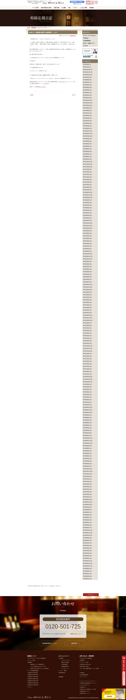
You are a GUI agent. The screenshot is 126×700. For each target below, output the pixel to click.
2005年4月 (88, 550)
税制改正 (86, 38)
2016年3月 (88, 215)
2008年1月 (88, 466)
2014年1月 (88, 282)
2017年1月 (88, 189)
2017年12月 (88, 161)
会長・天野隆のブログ (89, 43)
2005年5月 (88, 548)
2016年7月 (88, 205)
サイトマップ (83, 676)
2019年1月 (88, 128)
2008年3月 (88, 461)
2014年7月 (88, 266)
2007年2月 (88, 494)
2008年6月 (88, 453)
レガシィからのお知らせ (90, 35)
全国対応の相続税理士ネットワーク (88, 683)
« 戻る (31, 94)
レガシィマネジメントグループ (87, 681)
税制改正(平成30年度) (33, 674)
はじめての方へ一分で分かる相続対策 (37, 658)
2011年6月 (88, 361)
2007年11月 (88, 471)
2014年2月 (88, 279)
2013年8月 (88, 294)
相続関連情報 (87, 40)
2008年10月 (88, 443)
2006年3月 (88, 522)
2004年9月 (88, 568)
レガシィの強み (31, 660)
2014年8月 (88, 264)
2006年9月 (88, 507)
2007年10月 (88, 473)
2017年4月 (88, 182)
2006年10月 (88, 504)
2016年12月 (88, 192)
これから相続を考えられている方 (38, 666)
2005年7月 (88, 543)
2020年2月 (88, 95)
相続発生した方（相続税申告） (37, 664)
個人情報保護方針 (84, 674)
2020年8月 (88, 79)
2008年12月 (88, 438)
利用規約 (82, 672)
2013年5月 (88, 302)
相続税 (44, 75)
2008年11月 (88, 440)
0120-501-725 (63, 626)
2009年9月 (88, 415)
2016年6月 (88, 207)
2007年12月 (88, 468)
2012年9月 (88, 322)
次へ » (73, 94)
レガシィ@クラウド (85, 685)
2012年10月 (88, 320)
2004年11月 (88, 563)
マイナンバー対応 (84, 662)
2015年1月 (88, 251)
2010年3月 (88, 399)
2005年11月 (88, 532)
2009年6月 (88, 422)
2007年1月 (88, 496)
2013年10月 (88, 289)
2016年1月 (88, 220)
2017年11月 (88, 164)
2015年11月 (88, 225)
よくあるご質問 (83, 7)
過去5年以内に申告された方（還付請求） (39, 668)
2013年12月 (88, 284)
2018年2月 (88, 156)
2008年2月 (88, 463)
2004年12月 (88, 560)
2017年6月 (88, 177)
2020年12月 (88, 69)
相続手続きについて (85, 693)
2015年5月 (88, 241)
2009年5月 (88, 425)
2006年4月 (88, 520)
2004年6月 (88, 576)
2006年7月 (88, 512)
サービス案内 (35, 7)
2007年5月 (88, 486)
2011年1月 (88, 374)
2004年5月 (88, 578)
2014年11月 (88, 256)
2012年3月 (88, 338)
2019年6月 (88, 115)
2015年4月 (88, 243)
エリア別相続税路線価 (33, 670)
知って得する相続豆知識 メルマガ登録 (89, 668)
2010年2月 (88, 402)
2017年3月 (88, 184)
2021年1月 (87, 67)
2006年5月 (88, 517)
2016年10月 (88, 197)
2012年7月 (88, 328)
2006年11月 (88, 502)
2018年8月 (88, 141)
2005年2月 (88, 555)
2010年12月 (88, 376)
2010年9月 (88, 384)
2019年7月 (88, 113)
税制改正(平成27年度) (33, 680)
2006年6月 (88, 514)
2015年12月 (88, 223)
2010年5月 (88, 394)
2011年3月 (88, 369)
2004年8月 (88, 571)
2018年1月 (88, 159)
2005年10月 (88, 535)
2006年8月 (88, 509)
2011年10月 (88, 351)
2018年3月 (88, 154)
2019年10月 (88, 105)
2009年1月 (88, 435)
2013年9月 (88, 292)
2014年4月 (88, 274)
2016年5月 (88, 210)
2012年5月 (88, 333)
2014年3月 (88, 276)
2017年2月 (88, 187)
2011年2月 (88, 371)
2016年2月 (88, 218)
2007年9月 (88, 476)
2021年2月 (87, 64)
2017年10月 (88, 166)
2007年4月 (88, 489)
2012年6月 (88, 330)
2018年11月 (88, 133)
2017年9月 (88, 169)
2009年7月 (88, 420)
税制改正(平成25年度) (33, 684)
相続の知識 (56, 7)
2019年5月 (88, 118)
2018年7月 (88, 143)
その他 (86, 45)
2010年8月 (88, 386)
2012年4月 (88, 335)
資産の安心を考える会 (85, 664)
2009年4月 (88, 427)
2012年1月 (88, 343)
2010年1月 (88, 404)
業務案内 (30, 662)
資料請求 (82, 660)
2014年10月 (88, 258)
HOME (28, 27)
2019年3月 (88, 123)
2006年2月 (88, 525)
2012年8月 (88, 325)
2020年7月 (88, 82)
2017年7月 (88, 174)
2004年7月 (88, 573)
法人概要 (64, 7)
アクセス (75, 7)
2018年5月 (88, 148)
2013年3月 (88, 307)
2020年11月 (88, 72)
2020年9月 (88, 77)
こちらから (46, 83)
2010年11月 (88, 379)
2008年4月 (88, 458)
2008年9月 (88, 445)
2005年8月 (88, 540)
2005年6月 (88, 545)
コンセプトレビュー (66, 660)
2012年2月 (88, 340)
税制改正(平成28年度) (33, 678)
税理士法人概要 (65, 662)
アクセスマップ (65, 668)
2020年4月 (88, 90)
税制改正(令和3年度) (33, 672)
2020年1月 (88, 97)
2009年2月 (88, 432)
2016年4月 (88, 212)
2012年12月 (88, 315)
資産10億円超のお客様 (46, 7)
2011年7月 (88, 358)
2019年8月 (88, 110)
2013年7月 (88, 297)
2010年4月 (88, 397)
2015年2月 (88, 248)
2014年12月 (88, 253)
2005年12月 (88, 530)
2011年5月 (88, 363)
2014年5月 (88, 271)
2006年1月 (88, 527)
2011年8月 (88, 356)
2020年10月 (88, 74)
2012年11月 (88, 317)
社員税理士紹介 (65, 666)
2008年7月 (88, 450)
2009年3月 (88, 430)
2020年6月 (88, 84)
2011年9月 (88, 353)
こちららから (62, 81)
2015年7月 (88, 235)
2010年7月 (88, 389)
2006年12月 (88, 499)
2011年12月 (88, 345)
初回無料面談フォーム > (50, 643)
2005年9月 (88, 537)
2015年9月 (88, 230)
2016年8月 (88, 202)
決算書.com (83, 687)
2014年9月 (88, 261)
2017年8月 (88, 171)
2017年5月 (88, 179)
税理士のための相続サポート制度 (88, 689)
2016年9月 (88, 200)
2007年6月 (88, 484)
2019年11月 (88, 102)
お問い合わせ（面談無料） (86, 658)
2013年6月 (88, 299)
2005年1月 (88, 558)
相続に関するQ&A (84, 666)
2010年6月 (88, 392)
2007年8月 (88, 479)
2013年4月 (88, 305)
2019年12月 (88, 100)
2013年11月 (88, 287)
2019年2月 (88, 125)
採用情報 (92, 7)
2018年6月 (88, 146)
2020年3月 (88, 92)
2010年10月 (88, 381)
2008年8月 (88, 448)
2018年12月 (88, 131)
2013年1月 (88, 312)
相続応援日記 (34, 27)
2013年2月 (88, 310)
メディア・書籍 (62, 670)
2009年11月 (88, 409)
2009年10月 (88, 412)
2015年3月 (88, 246)
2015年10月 (88, 228)
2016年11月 (88, 195)
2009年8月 (88, 417)
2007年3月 (88, 491)
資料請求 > (75, 643)
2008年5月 (88, 456)
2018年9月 (88, 138)
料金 (69, 7)
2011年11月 (88, 348)
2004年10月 (88, 566)
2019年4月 (88, 120)
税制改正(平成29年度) (33, 676)
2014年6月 (88, 269)
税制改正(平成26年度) (33, 682)
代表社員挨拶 (64, 664)
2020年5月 (88, 87)
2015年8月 (88, 233)
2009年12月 (88, 407)
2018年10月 (88, 136)
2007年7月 (88, 481)
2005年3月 (88, 553)
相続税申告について (85, 691)
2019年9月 (88, 108)
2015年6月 (88, 238)
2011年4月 (88, 366)
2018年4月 (88, 151)
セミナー (30, 686)
